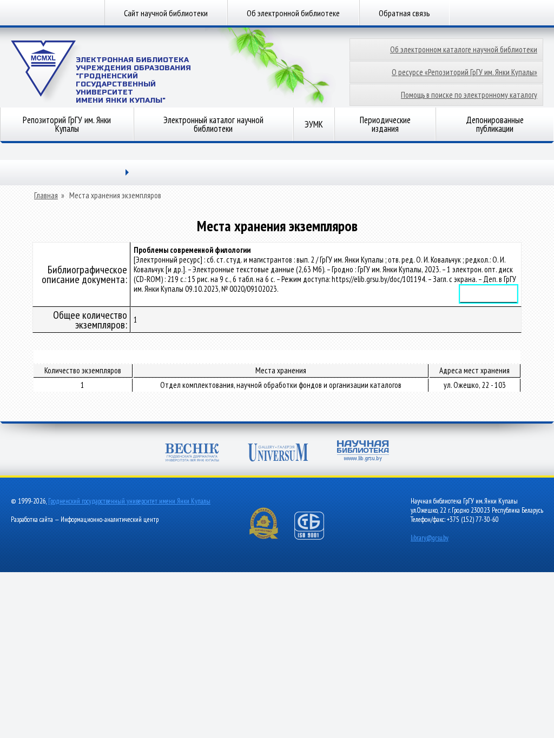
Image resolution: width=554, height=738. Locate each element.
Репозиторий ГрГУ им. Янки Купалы (67, 124)
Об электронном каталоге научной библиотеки (463, 49)
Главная (46, 195)
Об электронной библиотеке (293, 13)
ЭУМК (314, 124)
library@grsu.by (430, 537)
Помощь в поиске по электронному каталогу (469, 95)
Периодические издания (385, 124)
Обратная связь (404, 13)
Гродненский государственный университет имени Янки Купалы (129, 501)
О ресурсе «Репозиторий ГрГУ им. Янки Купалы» (464, 72)
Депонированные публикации (495, 124)
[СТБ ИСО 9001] (316, 537)
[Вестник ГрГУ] (192, 454)
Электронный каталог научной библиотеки (213, 124)
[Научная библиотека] (363, 452)
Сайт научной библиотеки (166, 13)
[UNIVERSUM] (278, 454)
